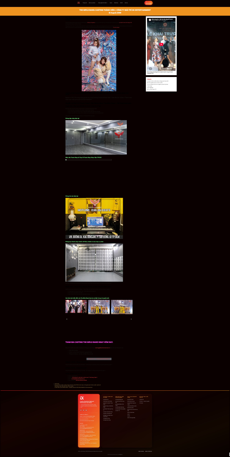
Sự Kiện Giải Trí (105, 399)
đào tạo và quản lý (91, 22)
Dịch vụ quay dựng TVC (151, 89)
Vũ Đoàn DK (142, 399)
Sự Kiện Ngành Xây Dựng (119, 407)
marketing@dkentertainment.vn (87, 436)
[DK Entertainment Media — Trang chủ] (78, 3)
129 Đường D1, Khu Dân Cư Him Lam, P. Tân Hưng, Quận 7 (84, 377)
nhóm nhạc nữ (82, 384)
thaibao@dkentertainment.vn (87, 428)
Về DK (121, 2)
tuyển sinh (99, 384)
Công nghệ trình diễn (102, 2)
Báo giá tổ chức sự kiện (59, 384)
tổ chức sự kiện (93, 384)
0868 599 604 (82, 430)
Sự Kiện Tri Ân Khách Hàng (107, 411)
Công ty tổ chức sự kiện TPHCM (73, 384)
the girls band (87, 384)
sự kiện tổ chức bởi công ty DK (125, 22)
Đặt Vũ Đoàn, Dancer (131, 401)
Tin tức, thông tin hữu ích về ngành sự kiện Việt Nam (157, 84)
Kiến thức (116, 2)
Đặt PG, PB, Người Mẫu (131, 417)
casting (65, 384)
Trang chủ (85, 2)
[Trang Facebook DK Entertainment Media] (81, 410)
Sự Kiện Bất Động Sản (119, 399)
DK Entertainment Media (81, 380)
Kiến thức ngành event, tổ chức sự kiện (154, 82)
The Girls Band (116, 27)
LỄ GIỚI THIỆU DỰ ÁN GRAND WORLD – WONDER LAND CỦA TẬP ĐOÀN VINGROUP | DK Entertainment (73, 387)
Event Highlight (150, 87)
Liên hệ (126, 2)
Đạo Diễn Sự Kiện (130, 399)
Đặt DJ (128, 414)
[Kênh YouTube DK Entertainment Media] (86, 410)
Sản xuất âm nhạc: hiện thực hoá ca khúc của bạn (64, 386)
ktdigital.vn (120, 454)
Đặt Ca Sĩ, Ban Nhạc (130, 412)
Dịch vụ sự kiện (92, 2)
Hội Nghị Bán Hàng (106, 418)
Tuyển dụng (57, 383)
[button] (67, 319)
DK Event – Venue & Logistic (144, 401)
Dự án (111, 2)
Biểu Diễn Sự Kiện (130, 407)
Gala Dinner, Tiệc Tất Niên (107, 401)
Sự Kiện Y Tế (117, 410)
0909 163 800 (82, 426)
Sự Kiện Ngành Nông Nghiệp (120, 408)
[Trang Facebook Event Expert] (84, 410)
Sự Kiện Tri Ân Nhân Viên (107, 413)
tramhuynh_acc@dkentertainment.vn (88, 432)
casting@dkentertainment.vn (102, 348)
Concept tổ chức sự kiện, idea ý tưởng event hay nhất (157, 81)
